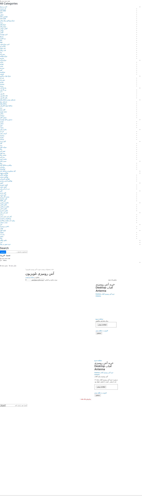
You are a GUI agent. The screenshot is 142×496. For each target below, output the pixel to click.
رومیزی (2, 84)
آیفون (1, 183)
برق (1, 163)
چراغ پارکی (3, 60)
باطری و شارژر (4, 203)
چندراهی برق (3, 102)
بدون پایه (2, 54)
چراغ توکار (3, 24)
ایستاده (2, 139)
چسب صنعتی (3, 222)
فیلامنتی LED (3, 16)
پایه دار (2, 78)
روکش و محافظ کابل (6, 165)
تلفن (1, 191)
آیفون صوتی (3, 187)
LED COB (3, 18)
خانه (53, 269)
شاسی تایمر (3, 159)
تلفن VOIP (3, 201)
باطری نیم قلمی (4, 206)
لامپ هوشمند (3, 34)
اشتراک (3, 405)
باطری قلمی (3, 204)
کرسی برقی (3, 133)
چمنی (1, 66)
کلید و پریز (3, 141)
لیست (27, 277)
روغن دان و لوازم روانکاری (7, 220)
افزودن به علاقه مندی (102, 330)
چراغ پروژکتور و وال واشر (7, 20)
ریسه (1, 22)
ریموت (2, 127)
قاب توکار (2, 48)
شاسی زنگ (3, 155)
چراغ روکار (3, 26)
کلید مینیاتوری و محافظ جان (8, 171)
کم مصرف (3, 9)
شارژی (2, 58)
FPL (1, 40)
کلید (1, 143)
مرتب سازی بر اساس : (50, 280)
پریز (1, 108)
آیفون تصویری (4, 185)
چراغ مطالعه (3, 56)
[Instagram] (0, 490)
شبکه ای (31, 277)
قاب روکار (3, 50)
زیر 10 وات (3, 90)
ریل (1, 52)
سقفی (1, 15)
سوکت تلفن (3, 147)
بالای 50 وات (3, 98)
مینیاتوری (2, 72)
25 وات (2, 94)
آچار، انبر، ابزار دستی (6, 216)
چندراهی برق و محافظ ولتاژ (7, 100)
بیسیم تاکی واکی (4, 197)
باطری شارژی (4, 210)
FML (1, 42)
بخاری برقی (3, 129)
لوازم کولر (3, 230)
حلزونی (2, 74)
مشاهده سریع (99, 319)
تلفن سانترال (3, 199)
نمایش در (36, 277)
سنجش (99, 333)
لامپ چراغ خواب (4, 44)
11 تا (1, 92)
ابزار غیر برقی (4, 212)
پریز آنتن (2, 157)
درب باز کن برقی (5, 189)
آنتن (1, 224)
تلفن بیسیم (3, 193)
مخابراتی (2, 167)
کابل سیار (2, 109)
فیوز (1, 125)
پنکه (1, 238)
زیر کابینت (3, 38)
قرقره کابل (3, 117)
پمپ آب (2, 234)
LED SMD (3, 11)
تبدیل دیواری (3, 111)
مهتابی (2, 30)
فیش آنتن (2, 151)
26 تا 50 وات (3, 96)
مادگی (1, 113)
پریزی (1, 86)
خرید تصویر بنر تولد (5, 244)
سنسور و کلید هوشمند (6, 119)
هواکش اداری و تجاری (6, 181)
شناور (1, 236)
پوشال (1, 232)
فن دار (2, 131)
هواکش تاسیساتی (5, 179)
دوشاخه (2, 115)
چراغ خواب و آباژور (5, 76)
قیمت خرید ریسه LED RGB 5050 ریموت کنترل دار (65, 399)
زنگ (1, 149)
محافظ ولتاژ (3, 104)
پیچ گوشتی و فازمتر (5, 218)
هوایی (1, 228)
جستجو (3, 252)
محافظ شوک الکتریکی (6, 106)
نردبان (1, 214)
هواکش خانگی (4, 175)
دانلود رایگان (3, 240)
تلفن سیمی (3, 195)
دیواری (2, 64)
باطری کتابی (3, 208)
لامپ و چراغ (3, 7)
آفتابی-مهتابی (3, 28)
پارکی (1, 62)
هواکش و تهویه (4, 173)
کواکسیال (2, 169)
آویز (1, 70)
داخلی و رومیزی (4, 226)
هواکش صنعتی (4, 177)
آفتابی (1, 32)
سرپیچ (1, 36)
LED (1, 13)
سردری (2, 68)
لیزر (1, 242)
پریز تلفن (2, 153)
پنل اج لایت (3, 88)
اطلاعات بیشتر (102, 325)
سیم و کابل (3, 161)
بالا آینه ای (3, 46)
